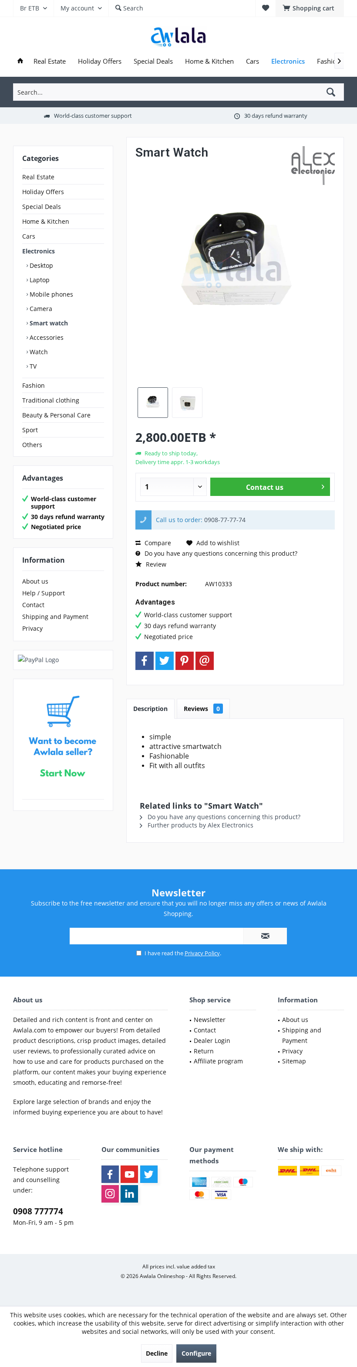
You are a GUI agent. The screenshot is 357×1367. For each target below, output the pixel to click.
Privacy (32, 628)
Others (32, 445)
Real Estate (38, 177)
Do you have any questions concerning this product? (220, 553)
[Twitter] (164, 661)
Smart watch (48, 323)
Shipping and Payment (55, 616)
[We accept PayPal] (63, 660)
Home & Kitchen (45, 221)
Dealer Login (212, 1040)
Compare (157, 543)
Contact (33, 605)
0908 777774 (38, 1211)
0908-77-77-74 (225, 520)
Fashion (33, 385)
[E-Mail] (204, 661)
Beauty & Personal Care (56, 415)
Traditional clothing (50, 400)
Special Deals (41, 206)
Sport (30, 430)
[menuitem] (310, 8)
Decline (157, 1353)
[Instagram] (110, 1194)
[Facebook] (144, 661)
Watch (38, 352)
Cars (28, 236)
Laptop (39, 280)
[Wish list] (265, 8)
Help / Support (43, 593)
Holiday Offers (43, 192)
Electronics (38, 251)
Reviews (202, 708)
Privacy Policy (202, 953)
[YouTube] (129, 1174)
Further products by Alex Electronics (199, 825)
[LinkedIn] (129, 1194)
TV (32, 366)
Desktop (40, 265)
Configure (196, 1353)
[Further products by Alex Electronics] (313, 165)
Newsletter (210, 1019)
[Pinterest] (184, 661)
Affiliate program (218, 1061)
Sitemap (294, 1061)
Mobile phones (50, 294)
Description (150, 708)
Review (155, 564)
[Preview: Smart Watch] (153, 402)
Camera (40, 308)
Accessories (46, 337)
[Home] (20, 61)
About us (35, 581)
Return (204, 1051)
